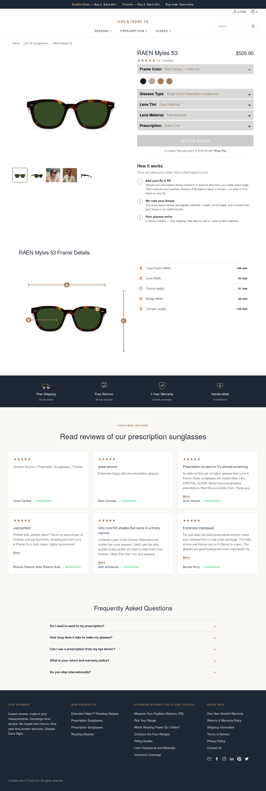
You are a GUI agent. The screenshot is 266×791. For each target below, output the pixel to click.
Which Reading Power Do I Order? (157, 727)
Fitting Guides (143, 741)
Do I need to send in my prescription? (77, 626)
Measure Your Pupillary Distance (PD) (159, 713)
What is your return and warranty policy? (79, 660)
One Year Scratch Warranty (225, 713)
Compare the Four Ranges (152, 734)
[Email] (209, 759)
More (186, 496)
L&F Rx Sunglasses (36, 43)
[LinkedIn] (232, 759)
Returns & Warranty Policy (224, 720)
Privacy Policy (216, 741)
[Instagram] (224, 759)
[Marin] (169, 81)
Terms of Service (218, 734)
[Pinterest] (239, 759)
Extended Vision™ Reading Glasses (95, 713)
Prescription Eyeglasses (87, 720)
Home (16, 43)
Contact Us (214, 748)
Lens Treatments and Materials (154, 748)
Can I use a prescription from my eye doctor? (82, 649)
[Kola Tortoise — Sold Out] (151, 81)
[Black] (143, 81)
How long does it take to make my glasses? (81, 637)
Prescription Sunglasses (87, 727)
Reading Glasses (82, 734)
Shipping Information (220, 727)
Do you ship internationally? (70, 672)
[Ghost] (160, 81)
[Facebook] (217, 759)
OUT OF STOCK (195, 140)
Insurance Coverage (147, 755)
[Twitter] (247, 759)
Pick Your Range (145, 720)
